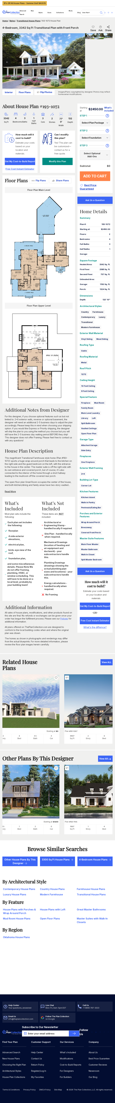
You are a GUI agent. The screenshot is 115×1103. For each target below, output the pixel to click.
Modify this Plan (57, 161)
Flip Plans (41, 180)
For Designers (67, 1071)
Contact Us (36, 1058)
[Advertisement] (57, 971)
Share (108, 30)
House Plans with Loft (52, 909)
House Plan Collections (13, 1077)
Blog (79, 12)
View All (103, 758)
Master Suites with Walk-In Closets (92, 920)
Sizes (49, 12)
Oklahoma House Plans (16, 937)
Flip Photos (46, 92)
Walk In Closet (87, 554)
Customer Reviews (98, 1064)
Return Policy (37, 1064)
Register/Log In (38, 1071)
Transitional (87, 322)
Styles (40, 12)
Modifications (66, 1058)
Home (5, 21)
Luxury (102, 317)
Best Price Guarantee (99, 1058)
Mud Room (99, 403)
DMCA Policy (45, 1090)
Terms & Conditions (11, 1090)
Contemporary (88, 317)
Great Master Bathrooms (91, 909)
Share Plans (62, 180)
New (32, 11)
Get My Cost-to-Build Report (20, 161)
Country (85, 312)
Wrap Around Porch (90, 522)
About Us (93, 1052)
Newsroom (94, 1071)
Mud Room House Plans (16, 918)
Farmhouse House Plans (91, 889)
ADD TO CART (95, 176)
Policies (64, 618)
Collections (60, 12)
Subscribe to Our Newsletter (40, 1027)
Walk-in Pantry (88, 502)
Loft (94, 418)
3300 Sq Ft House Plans (56, 859)
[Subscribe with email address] (74, 1033)
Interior (9, 92)
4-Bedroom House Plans (93, 859)
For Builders (66, 1077)
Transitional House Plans (28, 21)
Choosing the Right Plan (14, 1064)
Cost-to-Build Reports (70, 1064)
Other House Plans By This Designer (20, 861)
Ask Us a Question (95, 200)
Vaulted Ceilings (89, 428)
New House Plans (11, 1058)
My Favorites (37, 1077)
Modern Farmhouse (90, 327)
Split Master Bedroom (91, 559)
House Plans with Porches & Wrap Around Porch (19, 911)
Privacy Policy (29, 1090)
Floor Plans (25, 92)
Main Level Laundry (90, 413)
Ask (100, 30)
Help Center (37, 1052)
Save (93, 30)
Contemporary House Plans (19, 889)
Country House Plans (52, 889)
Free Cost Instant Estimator (95, 620)
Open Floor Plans (50, 918)
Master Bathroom (89, 549)
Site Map (58, 1090)
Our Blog (93, 1077)
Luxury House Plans (14, 894)
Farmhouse (98, 312)
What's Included (68, 1052)
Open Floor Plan (88, 433)
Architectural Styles (11, 1071)
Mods (71, 11)
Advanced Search (23, 12)
